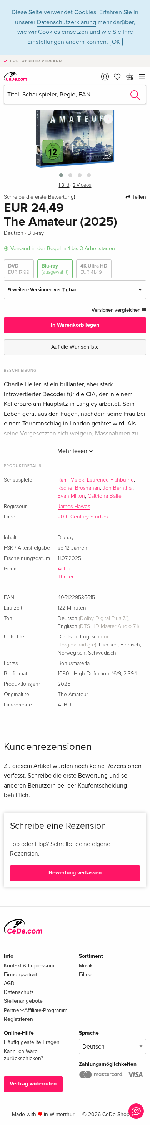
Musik (86, 965)
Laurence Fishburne (110, 480)
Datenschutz (19, 992)
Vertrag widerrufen (33, 1083)
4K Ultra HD (93, 269)
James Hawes (74, 506)
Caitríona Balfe (105, 496)
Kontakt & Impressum (29, 965)
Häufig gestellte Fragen (32, 1042)
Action (65, 569)
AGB (9, 983)
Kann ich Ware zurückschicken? (23, 1055)
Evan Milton (71, 496)
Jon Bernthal (118, 488)
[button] (61, 175)
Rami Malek (71, 480)
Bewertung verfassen (75, 872)
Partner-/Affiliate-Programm (35, 1010)
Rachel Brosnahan (79, 488)
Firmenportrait (20, 974)
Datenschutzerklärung (66, 22)
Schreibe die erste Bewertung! (39, 197)
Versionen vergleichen (117, 310)
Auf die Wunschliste (75, 347)
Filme (85, 974)
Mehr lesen (73, 451)
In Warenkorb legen (75, 325)
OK (116, 42)
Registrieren (18, 1019)
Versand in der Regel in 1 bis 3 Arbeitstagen (62, 248)
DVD (19, 269)
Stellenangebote (23, 1001)
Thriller (65, 577)
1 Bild (63, 185)
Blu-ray (55, 269)
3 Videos (82, 185)
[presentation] (108, 119)
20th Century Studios (83, 517)
